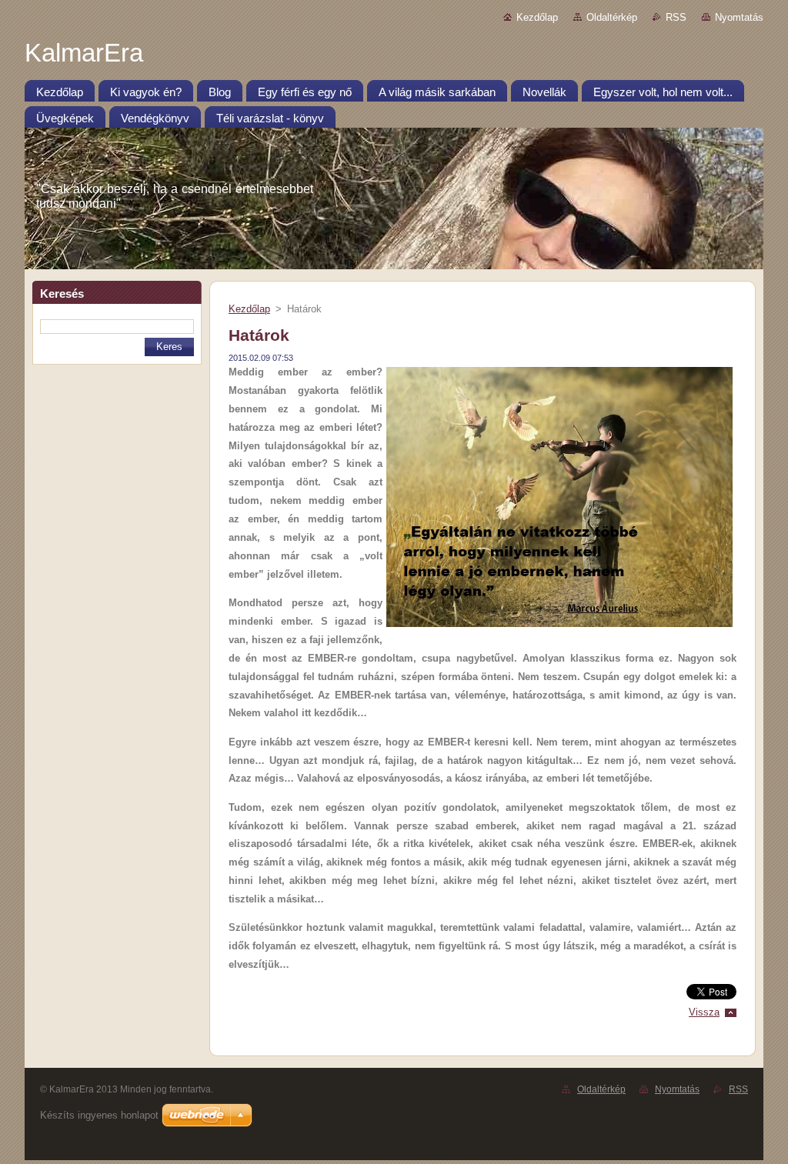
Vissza (704, 1012)
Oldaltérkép (611, 17)
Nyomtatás (739, 17)
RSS (676, 17)
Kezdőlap (537, 17)
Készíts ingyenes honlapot (99, 1115)
